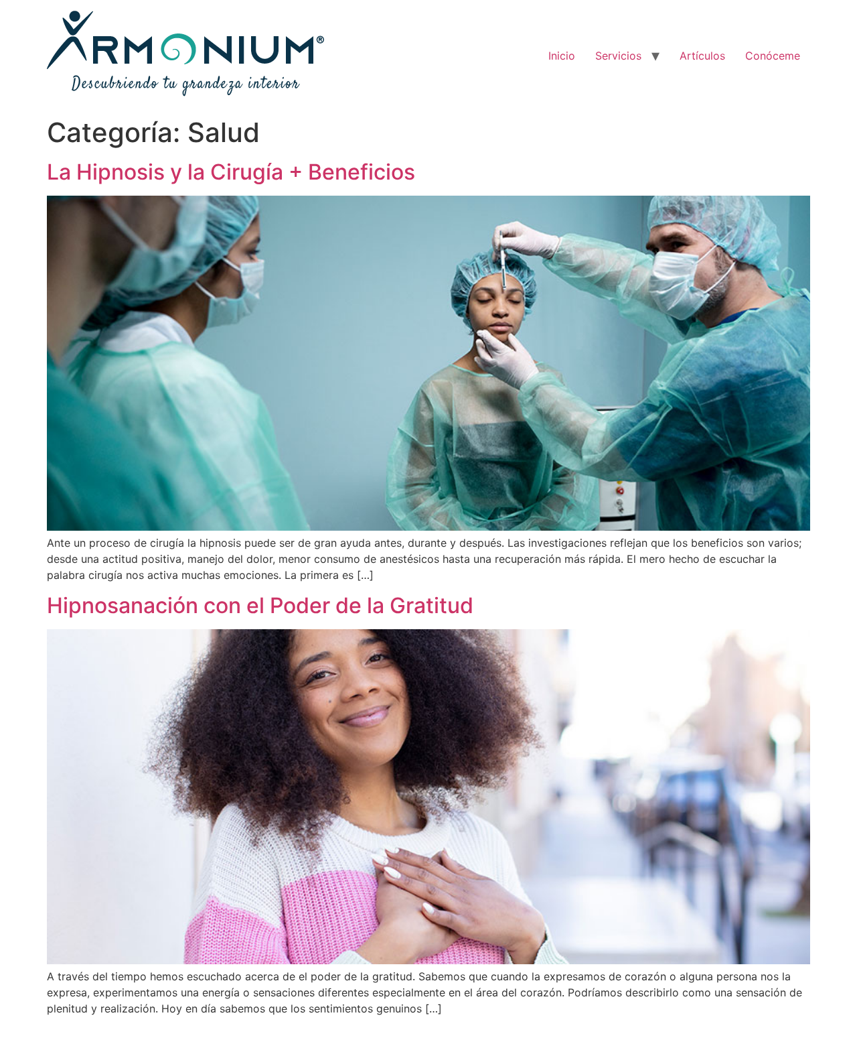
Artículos (702, 55)
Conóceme (772, 55)
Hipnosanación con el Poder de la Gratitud (260, 605)
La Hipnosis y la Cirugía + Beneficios (231, 172)
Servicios (618, 55)
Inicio (561, 55)
